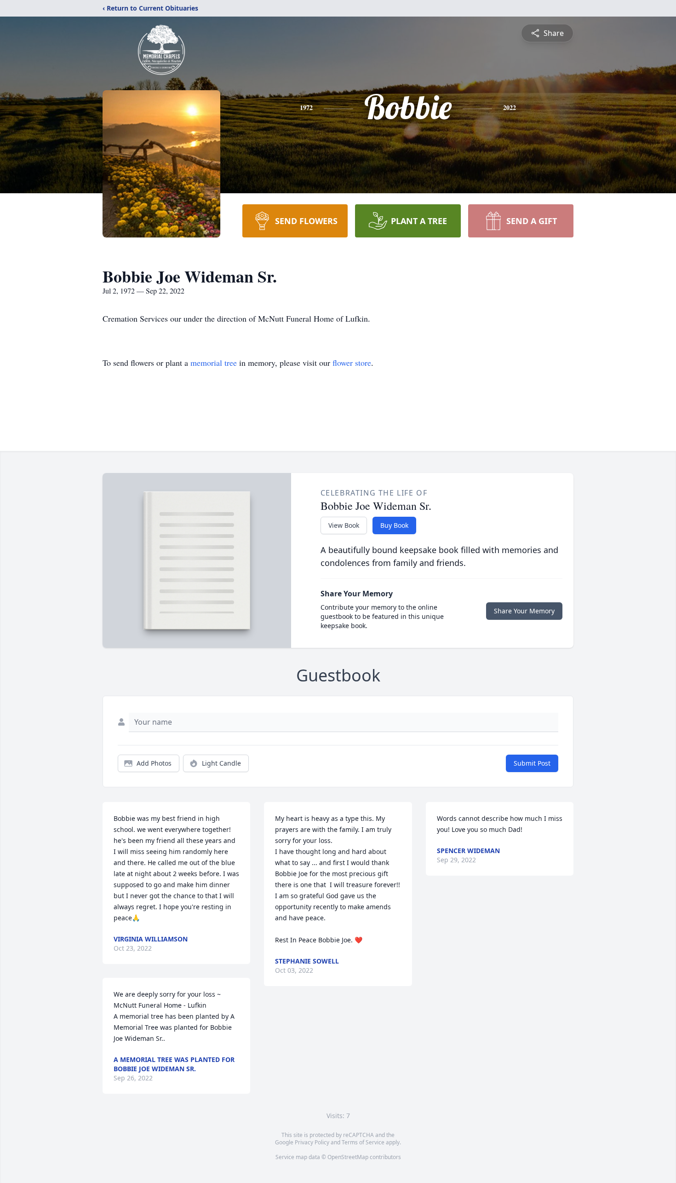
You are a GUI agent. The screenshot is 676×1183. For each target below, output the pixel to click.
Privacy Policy (312, 1142)
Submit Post (532, 763)
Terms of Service (363, 1142)
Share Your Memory (524, 610)
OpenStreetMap (347, 1157)
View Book (343, 525)
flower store (351, 362)
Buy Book (394, 525)
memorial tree (213, 362)
